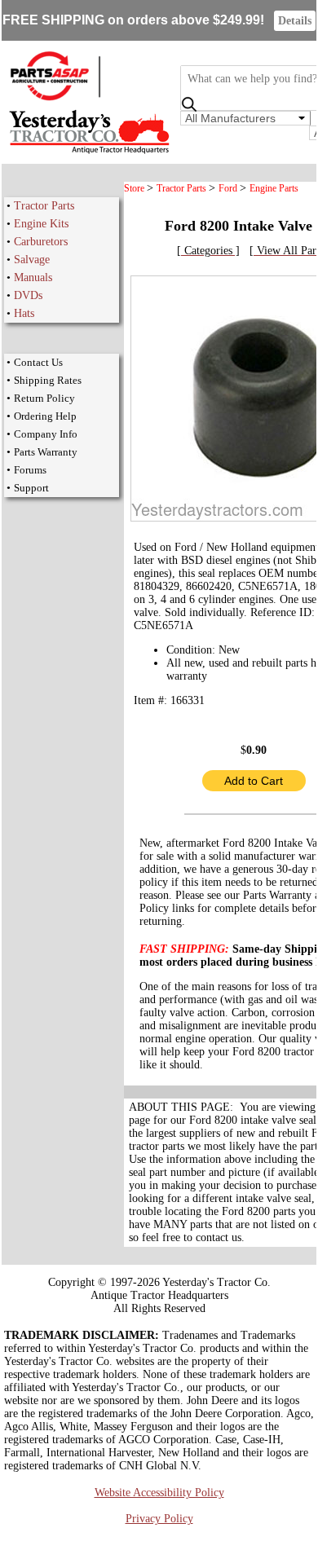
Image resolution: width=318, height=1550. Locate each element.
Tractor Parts (44, 206)
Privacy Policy (159, 1519)
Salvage (32, 259)
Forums (30, 470)
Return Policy (44, 398)
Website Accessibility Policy (159, 1492)
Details (294, 21)
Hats (24, 313)
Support (31, 488)
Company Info (45, 434)
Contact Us (38, 362)
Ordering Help (45, 416)
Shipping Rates (48, 380)
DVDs (28, 295)
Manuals (33, 277)
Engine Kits (41, 224)
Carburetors (41, 242)
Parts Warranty (45, 452)
